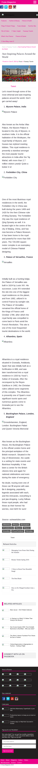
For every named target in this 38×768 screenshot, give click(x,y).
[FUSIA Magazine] (19, 15)
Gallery (20, 760)
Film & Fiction (5, 31)
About (7, 760)
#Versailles (29, 531)
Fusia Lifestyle (21, 26)
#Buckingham (25, 524)
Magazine (14, 760)
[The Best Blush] (6, 581)
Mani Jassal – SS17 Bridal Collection (21, 610)
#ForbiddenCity (8, 528)
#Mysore (18, 528)
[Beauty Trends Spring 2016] (6, 562)
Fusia (20, 61)
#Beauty (15, 524)
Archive (13, 762)
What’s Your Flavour (7, 36)
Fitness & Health (27, 21)
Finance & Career (21, 36)
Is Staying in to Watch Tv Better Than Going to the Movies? (21, 619)
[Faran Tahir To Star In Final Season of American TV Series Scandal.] (27, 677)
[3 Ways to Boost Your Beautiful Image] (6, 572)
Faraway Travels (28, 31)
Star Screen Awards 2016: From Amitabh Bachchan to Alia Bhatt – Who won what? (22, 628)
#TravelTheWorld (17, 531)
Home (2, 760)
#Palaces (27, 528)
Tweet (13, 86)
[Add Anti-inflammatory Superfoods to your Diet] (5, 712)
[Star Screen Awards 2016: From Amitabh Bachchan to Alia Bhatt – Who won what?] (5, 630)
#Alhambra (6, 524)
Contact (19, 762)
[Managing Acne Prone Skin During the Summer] (6, 553)
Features (4, 21)
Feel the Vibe (32, 26)
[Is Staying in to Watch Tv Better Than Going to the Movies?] (5, 622)
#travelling (6, 531)
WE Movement (5, 762)
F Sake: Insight (16, 31)
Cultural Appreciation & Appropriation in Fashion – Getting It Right (21, 645)
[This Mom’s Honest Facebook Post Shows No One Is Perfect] (5, 639)
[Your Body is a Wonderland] (27, 683)
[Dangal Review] (13, 689)
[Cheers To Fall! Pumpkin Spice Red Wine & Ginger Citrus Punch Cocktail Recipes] (27, 689)
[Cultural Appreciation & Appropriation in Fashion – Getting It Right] (5, 647)
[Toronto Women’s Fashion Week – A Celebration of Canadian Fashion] (20, 689)
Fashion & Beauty (14, 21)
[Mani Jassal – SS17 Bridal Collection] (5, 613)
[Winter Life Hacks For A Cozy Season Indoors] (20, 683)
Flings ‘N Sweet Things (8, 26)
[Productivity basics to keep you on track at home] (5, 718)
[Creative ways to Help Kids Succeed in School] (5, 725)
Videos (26, 760)
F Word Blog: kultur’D (7, 41)
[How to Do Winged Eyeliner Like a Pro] (6, 591)
